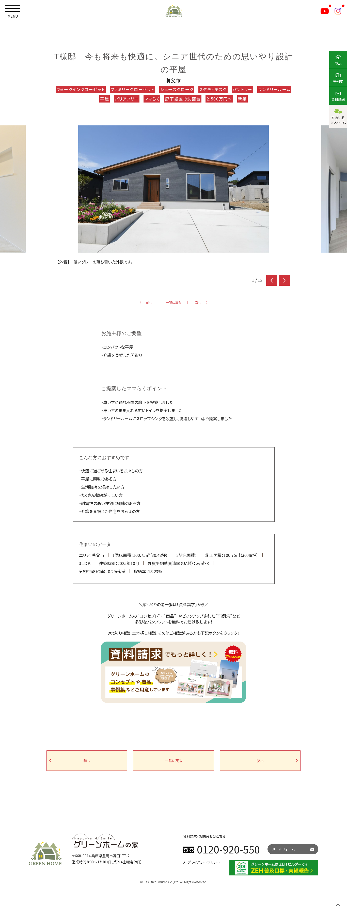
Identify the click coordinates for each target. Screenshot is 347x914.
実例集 (338, 81)
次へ (198, 302)
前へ (149, 302)
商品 (338, 63)
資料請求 (338, 99)
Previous (271, 280)
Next (284, 280)
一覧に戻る (173, 302)
